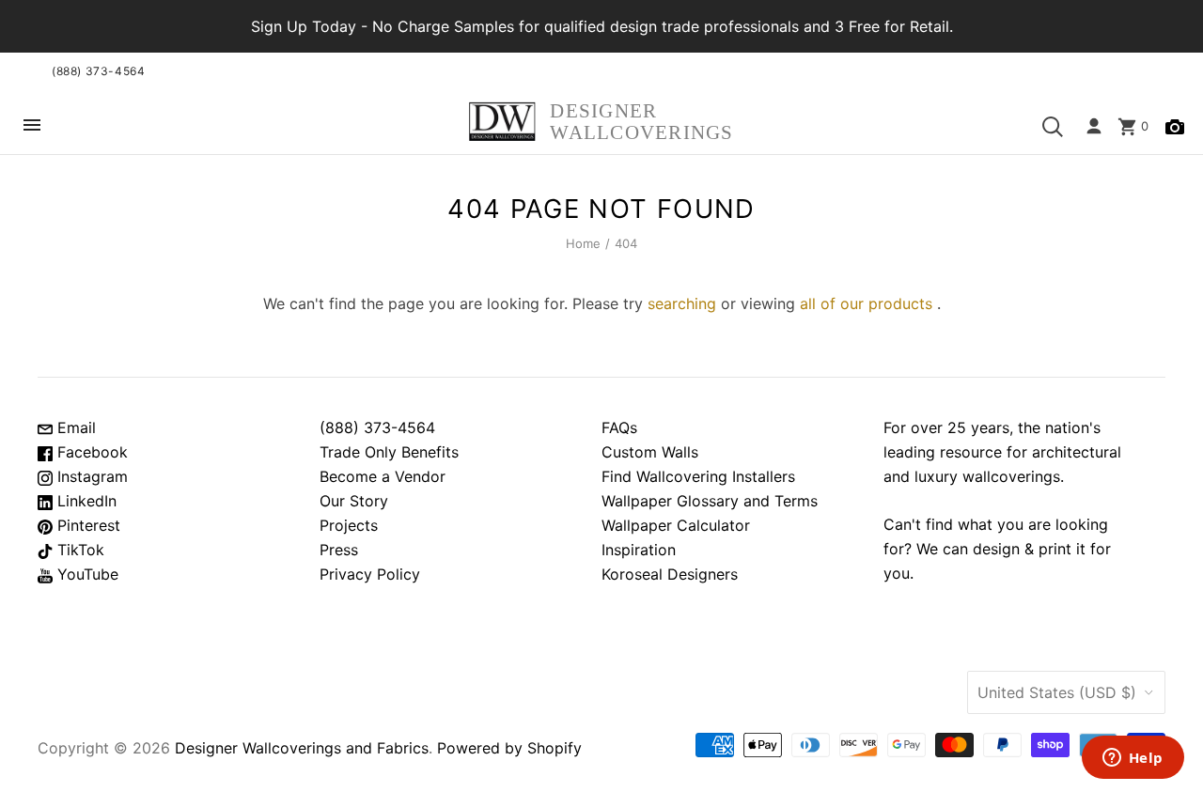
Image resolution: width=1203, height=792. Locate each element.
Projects (349, 525)
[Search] (1052, 127)
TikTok (78, 549)
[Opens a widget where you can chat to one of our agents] (1132, 759)
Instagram (90, 476)
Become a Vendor (382, 476)
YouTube (85, 574)
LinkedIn (85, 500)
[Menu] (32, 126)
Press (339, 549)
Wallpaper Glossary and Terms (710, 500)
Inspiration (639, 549)
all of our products (866, 303)
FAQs (619, 427)
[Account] (1094, 126)
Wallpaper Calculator (676, 525)
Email (74, 427)
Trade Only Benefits (389, 452)
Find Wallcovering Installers (698, 476)
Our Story (354, 500)
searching (682, 303)
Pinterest (86, 525)
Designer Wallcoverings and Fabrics (302, 747)
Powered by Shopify (509, 747)
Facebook (90, 452)
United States (1056, 692)
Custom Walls (650, 452)
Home (584, 243)
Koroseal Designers (670, 574)
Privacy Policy (370, 574)
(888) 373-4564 (98, 71)
